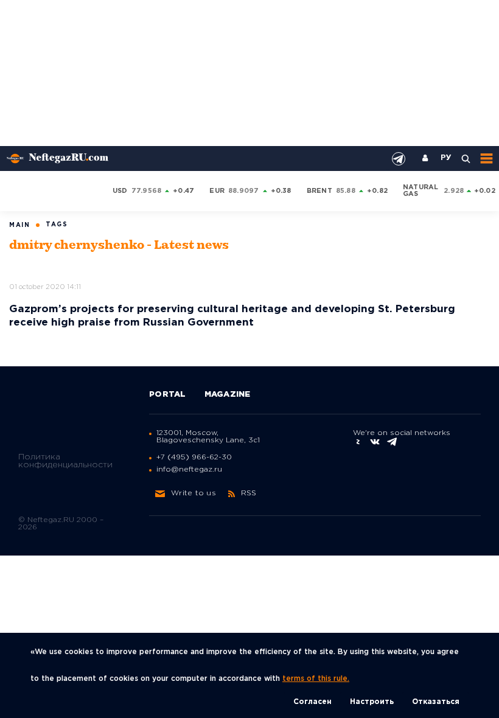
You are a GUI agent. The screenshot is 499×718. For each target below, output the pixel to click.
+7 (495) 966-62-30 (194, 457)
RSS (249, 493)
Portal (167, 394)
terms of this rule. (315, 678)
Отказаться (435, 702)
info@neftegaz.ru (189, 469)
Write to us (193, 493)
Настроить (372, 702)
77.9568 (146, 191)
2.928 (454, 191)
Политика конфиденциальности (65, 461)
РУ (446, 158)
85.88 (345, 191)
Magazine (227, 394)
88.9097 (243, 191)
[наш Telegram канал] (398, 159)
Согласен (312, 702)
